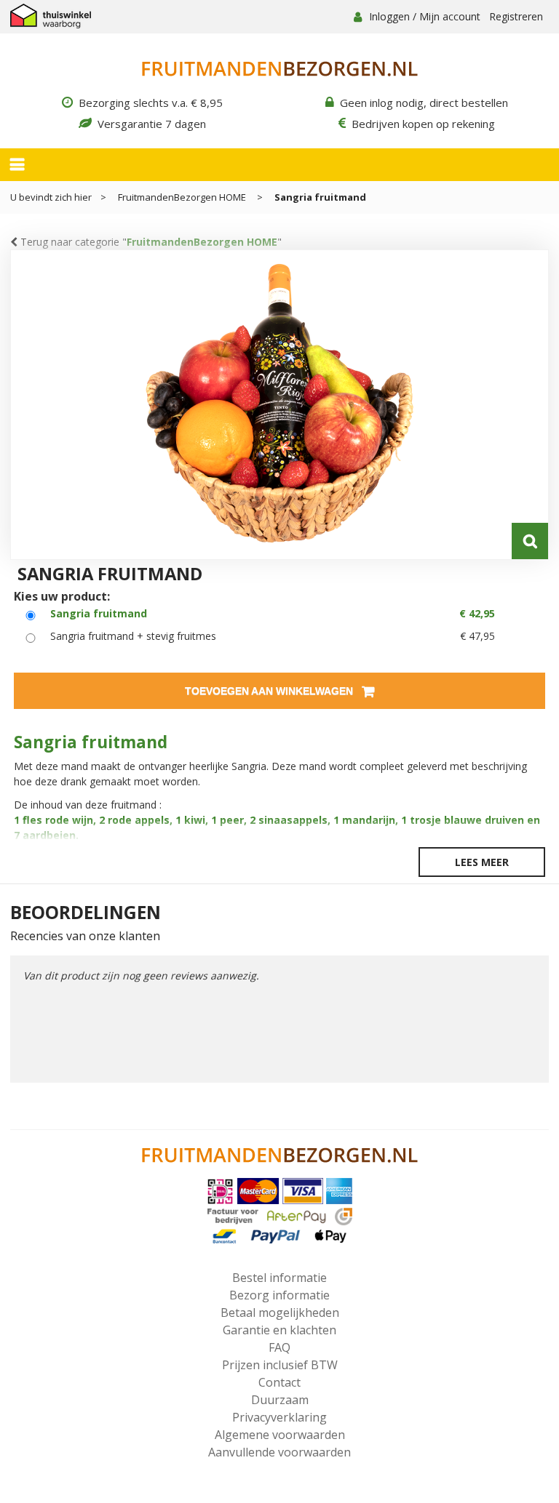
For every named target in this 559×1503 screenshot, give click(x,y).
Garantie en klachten (279, 1330)
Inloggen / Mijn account (424, 16)
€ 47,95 (477, 636)
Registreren (516, 16)
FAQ (279, 1347)
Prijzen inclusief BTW (280, 1365)
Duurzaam (280, 1399)
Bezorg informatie (279, 1295)
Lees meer (482, 862)
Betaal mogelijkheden (280, 1312)
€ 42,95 (477, 613)
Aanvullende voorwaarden (279, 1452)
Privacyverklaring (279, 1417)
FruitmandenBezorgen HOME (183, 197)
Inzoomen (530, 541)
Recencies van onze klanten (85, 936)
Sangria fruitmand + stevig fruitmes (133, 636)
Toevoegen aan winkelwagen (270, 691)
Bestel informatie (279, 1277)
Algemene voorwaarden (280, 1434)
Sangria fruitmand (320, 197)
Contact (279, 1382)
